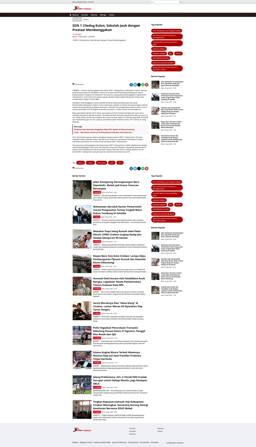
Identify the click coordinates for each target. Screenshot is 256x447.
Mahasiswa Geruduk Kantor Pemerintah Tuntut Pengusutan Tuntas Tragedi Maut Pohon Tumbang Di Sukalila (172, 96)
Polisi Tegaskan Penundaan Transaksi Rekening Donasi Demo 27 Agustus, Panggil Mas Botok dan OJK (119, 331)
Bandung (94, 15)
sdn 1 (120, 163)
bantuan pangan (159, 53)
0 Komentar (79, 84)
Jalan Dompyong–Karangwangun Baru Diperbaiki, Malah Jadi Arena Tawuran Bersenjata (172, 83)
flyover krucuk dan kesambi (163, 63)
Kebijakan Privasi (86, 442)
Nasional (75, 15)
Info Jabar (84, 15)
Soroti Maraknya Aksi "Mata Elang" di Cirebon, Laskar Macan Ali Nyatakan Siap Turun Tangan (117, 306)
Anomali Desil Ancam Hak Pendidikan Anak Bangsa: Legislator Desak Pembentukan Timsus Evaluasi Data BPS (171, 138)
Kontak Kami (145, 442)
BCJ (170, 53)
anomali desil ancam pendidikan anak (165, 43)
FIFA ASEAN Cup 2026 (161, 58)
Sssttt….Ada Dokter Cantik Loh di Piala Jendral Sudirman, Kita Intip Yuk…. (103, 132)
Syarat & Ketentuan (119, 442)
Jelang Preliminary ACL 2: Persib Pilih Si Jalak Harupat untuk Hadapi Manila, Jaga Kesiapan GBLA (120, 380)
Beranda (77, 19)
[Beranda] (70, 15)
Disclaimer (155, 442)
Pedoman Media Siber (102, 442)
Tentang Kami (133, 442)
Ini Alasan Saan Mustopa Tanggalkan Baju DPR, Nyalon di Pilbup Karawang (104, 129)
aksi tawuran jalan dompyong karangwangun (164, 36)
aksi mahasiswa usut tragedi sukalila (166, 31)
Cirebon (111, 15)
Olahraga (103, 15)
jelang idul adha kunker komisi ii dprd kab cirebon (165, 68)
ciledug (80, 163)
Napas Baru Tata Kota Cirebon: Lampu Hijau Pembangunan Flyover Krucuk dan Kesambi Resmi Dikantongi (171, 124)
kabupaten (101, 163)
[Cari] (180, 2)
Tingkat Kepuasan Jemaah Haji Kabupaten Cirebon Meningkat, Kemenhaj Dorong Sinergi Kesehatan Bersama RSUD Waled (120, 405)
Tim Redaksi (77, 34)
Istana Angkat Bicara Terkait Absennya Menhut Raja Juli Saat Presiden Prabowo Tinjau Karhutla (117, 355)
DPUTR (178, 53)
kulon (112, 163)
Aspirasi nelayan (159, 49)
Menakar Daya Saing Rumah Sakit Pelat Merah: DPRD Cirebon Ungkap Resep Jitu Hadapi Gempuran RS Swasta (172, 110)
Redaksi (75, 442)
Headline (97, 192)
